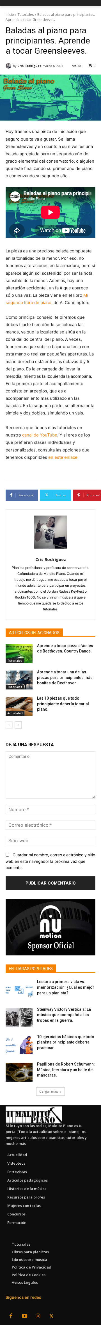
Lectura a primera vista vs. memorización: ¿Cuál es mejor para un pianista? (65, 987)
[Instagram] (38, 1316)
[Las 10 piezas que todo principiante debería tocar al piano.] (19, 706)
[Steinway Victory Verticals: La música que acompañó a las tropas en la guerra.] (19, 1017)
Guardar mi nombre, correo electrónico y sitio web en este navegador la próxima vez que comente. (50, 861)
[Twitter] (51, 1316)
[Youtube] (24, 1316)
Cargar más (48, 1091)
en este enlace (62, 457)
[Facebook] (11, 1316)
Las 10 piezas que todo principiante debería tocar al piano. (63, 703)
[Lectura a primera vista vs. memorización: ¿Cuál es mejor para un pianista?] (19, 989)
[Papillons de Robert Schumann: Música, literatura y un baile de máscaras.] (19, 1072)
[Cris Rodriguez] (9, 66)
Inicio (10, 14)
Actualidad (15, 713)
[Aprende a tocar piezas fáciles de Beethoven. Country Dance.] (19, 653)
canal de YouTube (39, 435)
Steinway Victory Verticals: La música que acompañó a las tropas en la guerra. (64, 1015)
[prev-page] (9, 725)
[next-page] (18, 725)
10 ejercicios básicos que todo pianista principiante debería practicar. (65, 1042)
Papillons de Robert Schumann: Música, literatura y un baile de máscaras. (66, 1069)
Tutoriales (26, 14)
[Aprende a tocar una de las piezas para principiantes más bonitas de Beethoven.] (19, 680)
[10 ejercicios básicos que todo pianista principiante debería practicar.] (19, 1044)
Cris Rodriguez (29, 66)
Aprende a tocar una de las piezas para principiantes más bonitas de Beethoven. (65, 677)
